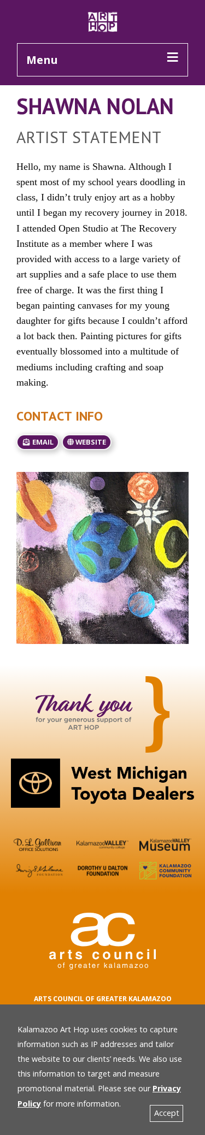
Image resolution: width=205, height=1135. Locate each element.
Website (90, 442)
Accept (166, 1113)
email (42, 442)
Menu (42, 59)
